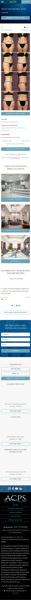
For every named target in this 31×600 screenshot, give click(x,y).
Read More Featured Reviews (15, 312)
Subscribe (15, 350)
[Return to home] (15, 498)
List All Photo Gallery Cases (15, 154)
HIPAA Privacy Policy (15, 520)
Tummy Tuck (5, 130)
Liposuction (5, 128)
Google (5, 299)
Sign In (27, 27)
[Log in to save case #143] (1, 27)
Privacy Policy (15, 516)
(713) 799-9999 (15, 369)
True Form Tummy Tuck (17, 128)
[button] (7, 30)
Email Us (15, 373)
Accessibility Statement (15, 508)
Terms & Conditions (15, 512)
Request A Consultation (15, 378)
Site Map (15, 505)
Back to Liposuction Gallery (15, 144)
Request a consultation (15, 18)
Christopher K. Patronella (9, 122)
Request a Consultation (15, 113)
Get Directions (15, 411)
